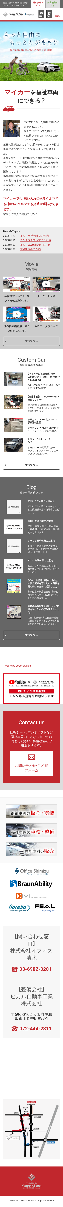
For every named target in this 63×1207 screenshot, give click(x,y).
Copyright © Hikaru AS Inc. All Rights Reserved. (31, 1201)
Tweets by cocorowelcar (17, 665)
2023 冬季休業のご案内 (34, 235)
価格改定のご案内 (30, 249)
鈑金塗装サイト (52, 4)
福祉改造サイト (38, 4)
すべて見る (31, 341)
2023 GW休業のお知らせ (35, 244)
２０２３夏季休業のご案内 (35, 240)
